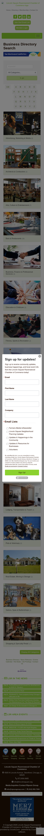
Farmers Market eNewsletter (20, 428)
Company (9, 410)
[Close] (39, 356)
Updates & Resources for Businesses (19, 444)
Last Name (9, 399)
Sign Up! (22, 472)
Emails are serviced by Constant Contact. (16, 466)
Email (7, 377)
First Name (9, 388)
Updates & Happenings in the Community (21, 438)
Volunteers (13, 449)
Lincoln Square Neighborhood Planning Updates (21, 432)
